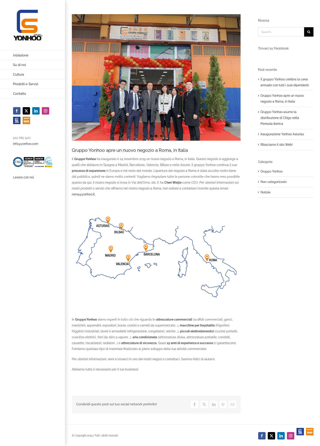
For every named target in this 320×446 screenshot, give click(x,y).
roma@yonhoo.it (83, 194)
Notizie (265, 192)
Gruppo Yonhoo (272, 171)
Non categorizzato (274, 182)
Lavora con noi (23, 177)
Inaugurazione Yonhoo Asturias (282, 134)
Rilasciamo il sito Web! (277, 144)
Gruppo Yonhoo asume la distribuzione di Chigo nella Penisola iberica (280, 117)
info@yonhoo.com (25, 143)
